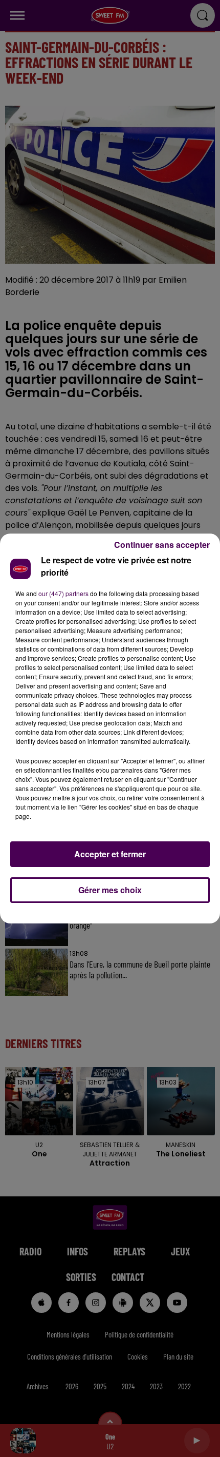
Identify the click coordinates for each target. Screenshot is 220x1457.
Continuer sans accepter (162, 544)
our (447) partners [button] (63, 593)
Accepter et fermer (110, 854)
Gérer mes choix (110, 890)
